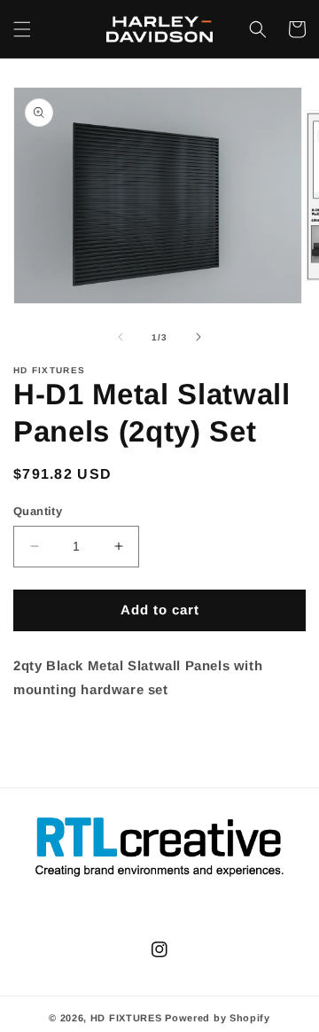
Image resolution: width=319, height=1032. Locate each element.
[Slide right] (198, 336)
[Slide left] (120, 336)
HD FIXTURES (126, 1017)
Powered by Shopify (217, 1017)
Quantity (37, 511)
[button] (22, 29)
